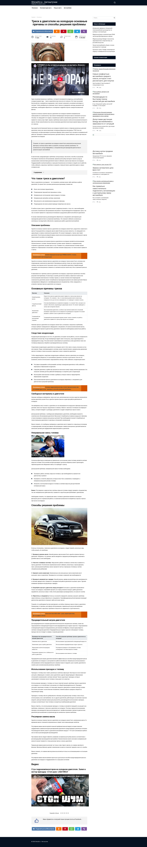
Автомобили (67, 8)
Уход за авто (58, 8)
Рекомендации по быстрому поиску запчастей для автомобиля (104, 99)
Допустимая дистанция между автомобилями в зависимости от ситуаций (103, 121)
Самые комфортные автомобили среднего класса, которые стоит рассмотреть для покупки (103, 77)
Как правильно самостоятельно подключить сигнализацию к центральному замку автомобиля (104, 190)
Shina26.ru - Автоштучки (44, 2)
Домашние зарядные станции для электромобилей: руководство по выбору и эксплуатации (102, 30)
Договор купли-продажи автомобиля (103, 152)
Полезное (35, 8)
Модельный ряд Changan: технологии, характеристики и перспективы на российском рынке (103, 40)
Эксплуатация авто (46, 8)
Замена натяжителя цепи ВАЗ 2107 (103, 169)
